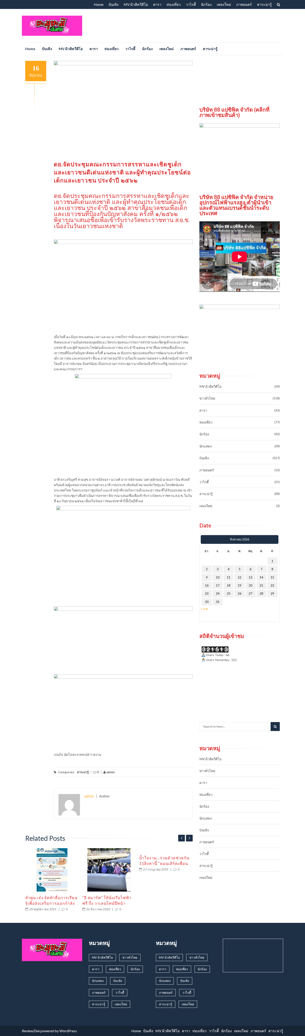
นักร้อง (206, 4)
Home (98, 4)
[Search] (275, 726)
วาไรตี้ (191, 4)
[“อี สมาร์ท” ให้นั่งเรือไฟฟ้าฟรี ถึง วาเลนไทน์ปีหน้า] (109, 870)
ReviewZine (31, 1031)
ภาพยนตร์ (244, 4)
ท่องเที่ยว (174, 4)
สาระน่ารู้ (264, 4)
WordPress (68, 1031)
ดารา (157, 4)
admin (110, 772)
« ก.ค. (205, 609)
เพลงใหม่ (224, 4)
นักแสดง (205, 446)
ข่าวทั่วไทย (207, 398)
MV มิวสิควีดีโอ (136, 4)
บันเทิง (114, 4)
